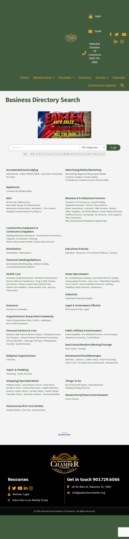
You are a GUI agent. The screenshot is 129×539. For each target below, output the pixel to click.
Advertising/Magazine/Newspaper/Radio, (85, 174)
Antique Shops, (13, 385)
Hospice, (52, 287)
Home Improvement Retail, (19, 241)
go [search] (114, 147)
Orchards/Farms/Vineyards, (91, 362)
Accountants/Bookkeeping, (19, 264)
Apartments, (12, 174)
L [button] (61, 154)
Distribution (13, 248)
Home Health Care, (37, 287)
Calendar (118, 78)
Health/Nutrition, (50, 388)
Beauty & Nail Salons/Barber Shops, (24, 334)
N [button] (68, 154)
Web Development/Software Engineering (86, 221)
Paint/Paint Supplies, (110, 281)
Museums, (81, 252)
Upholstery (96, 287)
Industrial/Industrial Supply (79, 298)
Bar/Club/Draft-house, (76, 385)
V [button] (91, 154)
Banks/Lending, (41, 264)
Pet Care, (26, 410)
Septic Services (24, 373)
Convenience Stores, (32, 385)
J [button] (56, 154)
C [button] (36, 154)
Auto (9, 198)
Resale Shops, (37, 391)
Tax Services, (101, 214)
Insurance (12, 305)
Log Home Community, (52, 174)
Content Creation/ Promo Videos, (81, 177)
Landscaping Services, (76, 281)
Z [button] (103, 154)
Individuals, (46, 320)
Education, (70, 252)
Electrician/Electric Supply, (106, 278)
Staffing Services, (73, 214)
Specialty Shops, (14, 394)
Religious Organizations (21, 355)
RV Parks (10, 177)
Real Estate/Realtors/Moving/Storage (88, 344)
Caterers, (79, 359)
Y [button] (100, 154)
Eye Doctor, (11, 284)
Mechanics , (37, 208)
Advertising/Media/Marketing (83, 169)
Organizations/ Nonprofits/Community (29, 316)
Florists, (89, 205)
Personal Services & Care (21, 330)
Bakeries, (69, 359)
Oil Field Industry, (90, 211)
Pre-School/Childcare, (98, 252)
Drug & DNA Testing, (45, 281)
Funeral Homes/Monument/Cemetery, (39, 337)
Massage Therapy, (33, 340)
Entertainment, (95, 385)
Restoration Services (44, 241)
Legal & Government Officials (83, 305)
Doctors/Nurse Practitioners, (20, 281)
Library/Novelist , (15, 340)
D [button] (39, 154)
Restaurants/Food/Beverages (83, 355)
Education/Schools (76, 248)
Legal (86, 309)
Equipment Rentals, (75, 205)
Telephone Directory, (75, 337)
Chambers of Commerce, (77, 202)
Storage (82, 348)
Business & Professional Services (85, 198)
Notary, (112, 208)
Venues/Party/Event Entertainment (86, 395)
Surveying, (88, 214)
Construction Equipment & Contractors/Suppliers (22, 229)
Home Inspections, (74, 208)
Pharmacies (12, 290)
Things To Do (73, 380)
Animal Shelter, (13, 410)
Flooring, (33, 238)
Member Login (21, 494)
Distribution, (12, 252)
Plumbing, (11, 373)
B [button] (33, 154)
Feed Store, (49, 385)
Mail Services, (102, 208)
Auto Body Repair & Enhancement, (23, 205)
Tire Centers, (50, 208)
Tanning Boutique (51, 394)
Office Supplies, (73, 211)
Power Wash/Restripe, (111, 211)
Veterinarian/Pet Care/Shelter (25, 406)
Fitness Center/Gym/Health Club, (34, 284)
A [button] (30, 154)
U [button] (88, 154)
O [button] (71, 154)
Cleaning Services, (52, 334)
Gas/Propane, (111, 334)
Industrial (71, 294)
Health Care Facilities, (16, 287)
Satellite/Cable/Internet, (77, 287)
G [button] (48, 154)
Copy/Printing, (98, 202)
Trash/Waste (93, 337)
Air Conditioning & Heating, (78, 278)
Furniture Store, (14, 388)
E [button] (42, 154)
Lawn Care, (93, 281)
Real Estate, (71, 348)
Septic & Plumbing (17, 369)
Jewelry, (10, 391)
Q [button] (77, 154)
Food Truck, (70, 362)
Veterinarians (38, 410)
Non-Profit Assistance (17, 323)
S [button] (83, 154)
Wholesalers (25, 252)
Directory (84, 78)
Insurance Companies (17, 309)
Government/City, (74, 309)
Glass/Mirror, (100, 205)
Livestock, (89, 208)
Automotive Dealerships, (18, 208)
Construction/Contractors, (49, 235)
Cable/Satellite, (73, 334)
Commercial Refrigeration (19, 191)
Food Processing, (107, 359)
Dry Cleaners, (13, 337)
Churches (10, 359)
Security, (10, 344)
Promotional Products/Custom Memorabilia (86, 180)
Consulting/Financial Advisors (20, 267)
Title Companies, (73, 217)
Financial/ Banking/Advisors (23, 259)
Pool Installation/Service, (91, 284)
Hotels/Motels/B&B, (30, 174)
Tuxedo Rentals (23, 344)
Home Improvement (77, 274)
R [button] (80, 154)
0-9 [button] (25, 154)
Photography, (50, 340)
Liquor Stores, (22, 391)
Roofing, (109, 284)
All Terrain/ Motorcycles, (18, 202)
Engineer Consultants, (17, 238)
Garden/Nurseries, (32, 388)
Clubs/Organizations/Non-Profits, (23, 320)
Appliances (13, 187)
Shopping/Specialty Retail (22, 380)
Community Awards (102, 85)
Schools (113, 252)
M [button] (65, 154)
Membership (42, 78)
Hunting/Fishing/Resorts (77, 388)
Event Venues (72, 399)
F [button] (45, 154)
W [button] (94, 154)
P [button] (74, 154)
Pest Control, (71, 284)
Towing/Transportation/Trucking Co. (24, 211)
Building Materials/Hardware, (20, 235)
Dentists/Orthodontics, (46, 278)
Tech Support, (115, 214)
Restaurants (112, 362)
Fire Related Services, (92, 334)
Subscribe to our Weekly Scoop (30, 500)
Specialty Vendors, (33, 394)
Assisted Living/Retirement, (20, 278)
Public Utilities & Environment (83, 330)
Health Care (13, 274)
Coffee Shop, (91, 359)
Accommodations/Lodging (22, 169)
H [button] (51, 154)
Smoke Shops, (52, 391)
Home (24, 78)
